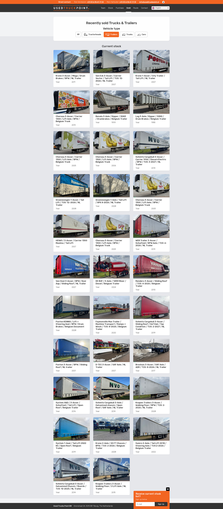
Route (135, 8)
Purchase (120, 8)
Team (103, 8)
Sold (128, 8)
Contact (144, 8)
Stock (110, 8)
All (78, 34)
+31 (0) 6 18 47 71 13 (127, 2)
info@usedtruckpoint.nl (149, 2)
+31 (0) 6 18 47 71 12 (95, 2)
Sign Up (161, 504)
